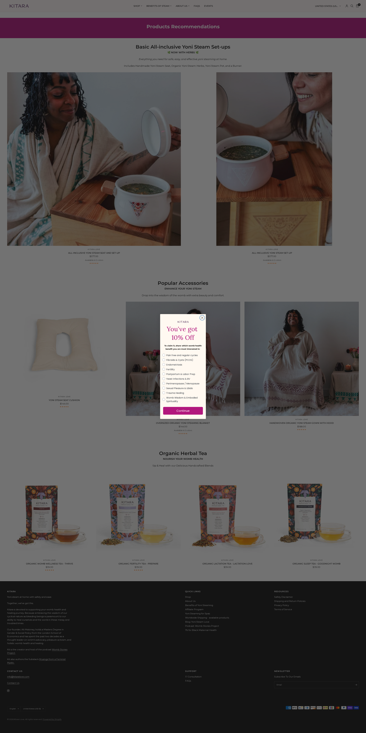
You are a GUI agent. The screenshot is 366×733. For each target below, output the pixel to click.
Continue (183, 411)
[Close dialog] (202, 317)
